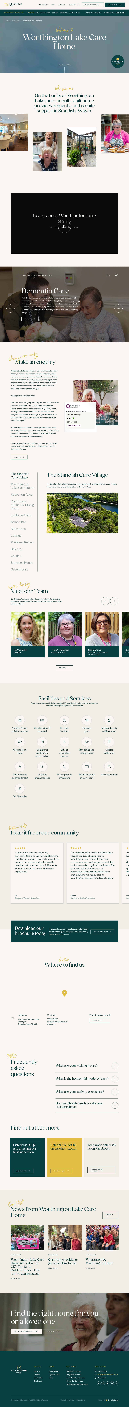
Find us (72, 12)
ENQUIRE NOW (120, 12)
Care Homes (42, 5)
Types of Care (54, 1375)
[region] (64, 997)
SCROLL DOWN (64, 65)
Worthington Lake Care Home (77, 1384)
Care (37, 12)
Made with (108, 1400)
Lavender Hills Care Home (76, 1378)
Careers (72, 4)
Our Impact (38, 1381)
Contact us (51, 1024)
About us (62, 5)
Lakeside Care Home (74, 1371)
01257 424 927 (110, 12)
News (78, 12)
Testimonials (64, 12)
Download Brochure (94, 12)
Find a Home (53, 1371)
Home (7, 20)
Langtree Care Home (74, 1375)
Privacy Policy (81, 1400)
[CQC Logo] (73, 408)
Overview (31, 12)
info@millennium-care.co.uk (57, 1021)
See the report (73, 425)
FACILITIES (54, 12)
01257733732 (102, 1371)
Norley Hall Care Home (75, 1381)
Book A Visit (102, 1378)
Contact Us (38, 1378)
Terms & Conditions (67, 1400)
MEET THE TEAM (45, 12)
